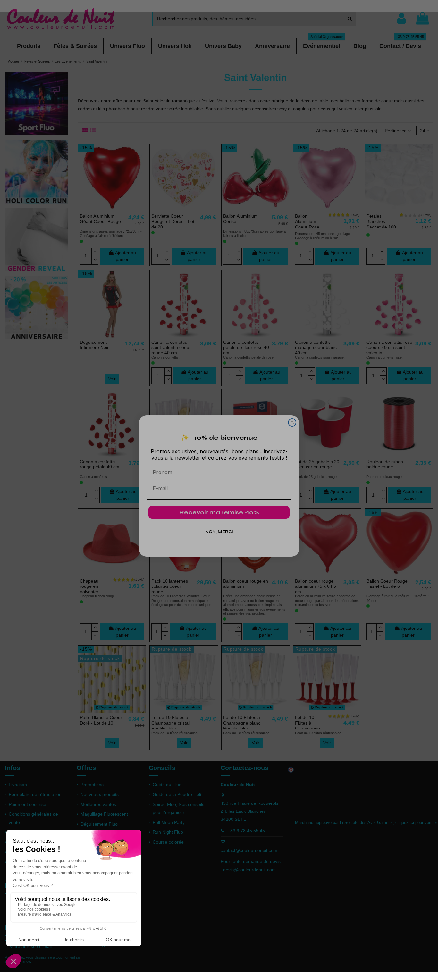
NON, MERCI (219, 531)
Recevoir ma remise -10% (219, 512)
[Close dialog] (292, 422)
